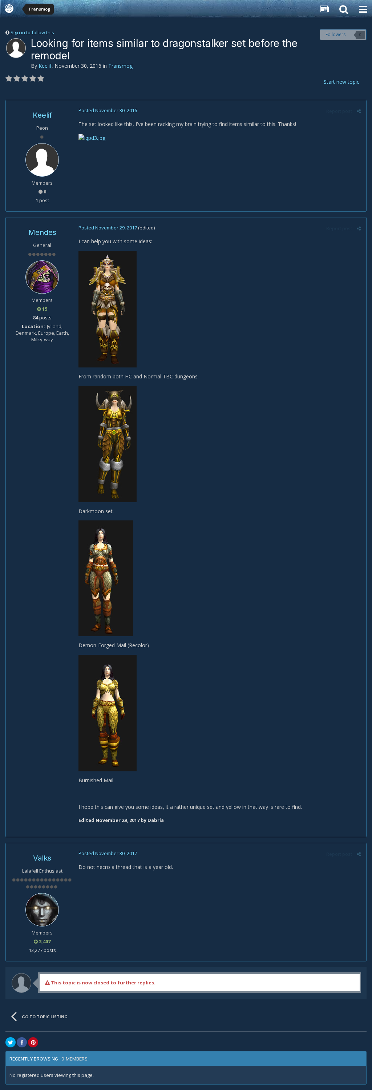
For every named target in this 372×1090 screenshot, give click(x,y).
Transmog (120, 65)
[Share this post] (359, 111)
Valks (42, 858)
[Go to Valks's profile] (42, 909)
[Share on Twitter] (10, 1042)
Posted (107, 110)
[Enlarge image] (91, 137)
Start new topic (341, 81)
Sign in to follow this (32, 32)
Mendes (42, 232)
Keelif (45, 65)
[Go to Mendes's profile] (42, 277)
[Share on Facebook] (22, 1042)
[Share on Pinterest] (33, 1042)
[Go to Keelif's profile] (16, 48)
